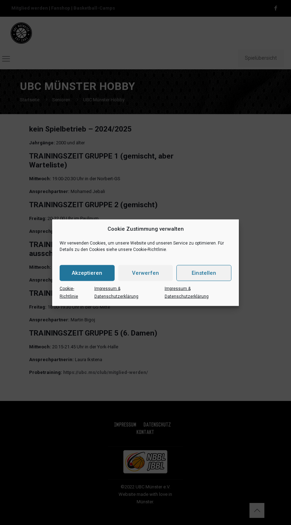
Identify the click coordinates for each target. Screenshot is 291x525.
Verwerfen (145, 273)
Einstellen (204, 273)
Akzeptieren (87, 273)
